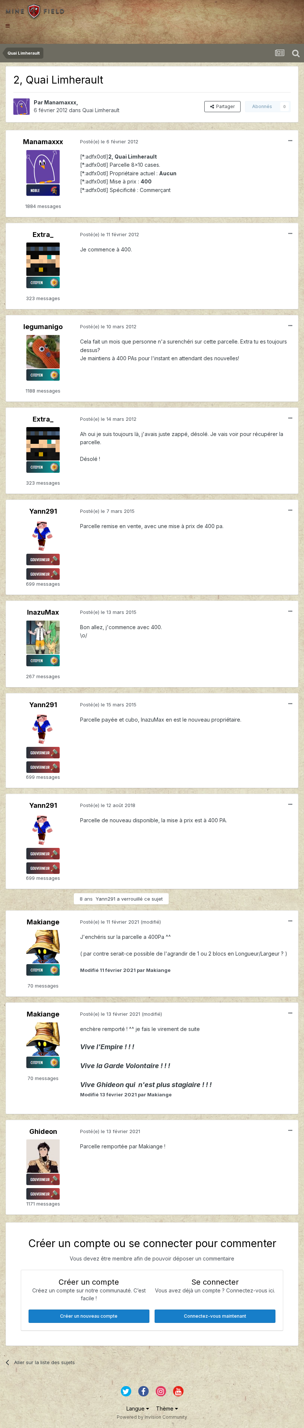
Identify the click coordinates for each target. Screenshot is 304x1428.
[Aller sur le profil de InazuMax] (43, 637)
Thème (165, 1408)
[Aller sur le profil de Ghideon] (43, 1156)
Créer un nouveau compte (89, 1316)
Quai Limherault (100, 110)
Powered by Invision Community (152, 1417)
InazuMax (43, 612)
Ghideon (43, 1131)
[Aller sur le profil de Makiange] (43, 946)
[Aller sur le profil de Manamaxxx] (21, 106)
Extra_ (43, 234)
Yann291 (43, 511)
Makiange (43, 922)
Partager (224, 106)
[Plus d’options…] (290, 141)
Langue (136, 1408)
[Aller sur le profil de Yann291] (43, 536)
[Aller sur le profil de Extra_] (43, 259)
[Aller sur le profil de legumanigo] (43, 351)
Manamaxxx (60, 102)
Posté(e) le (109, 141)
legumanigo (43, 327)
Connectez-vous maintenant (215, 1316)
